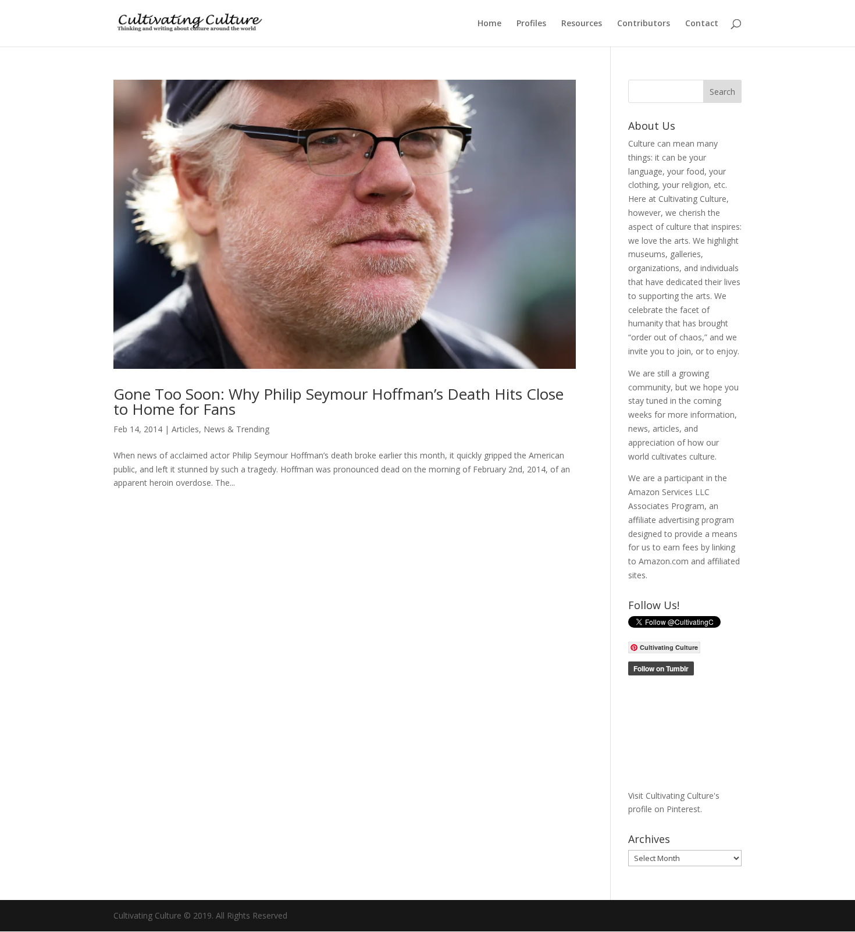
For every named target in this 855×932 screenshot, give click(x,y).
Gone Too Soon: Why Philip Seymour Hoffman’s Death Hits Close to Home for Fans (338, 401)
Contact (701, 24)
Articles (185, 429)
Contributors (643, 24)
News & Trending (236, 429)
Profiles (531, 24)
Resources (581, 24)
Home (489, 24)
